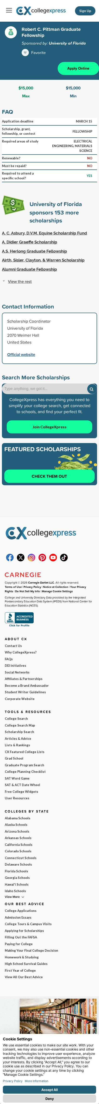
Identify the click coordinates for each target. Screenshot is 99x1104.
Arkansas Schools (18, 838)
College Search (16, 718)
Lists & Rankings (17, 745)
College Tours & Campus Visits (28, 924)
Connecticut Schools (21, 858)
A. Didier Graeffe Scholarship (29, 242)
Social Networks (17, 672)
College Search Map (20, 725)
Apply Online (78, 68)
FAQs (9, 659)
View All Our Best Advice (24, 977)
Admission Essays (18, 917)
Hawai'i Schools (17, 884)
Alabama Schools (17, 818)
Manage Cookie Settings (57, 591)
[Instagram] (31, 560)
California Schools (18, 845)
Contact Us (13, 646)
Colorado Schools (18, 851)
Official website (21, 354)
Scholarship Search (19, 732)
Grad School (14, 758)
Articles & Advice (18, 738)
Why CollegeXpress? (21, 652)
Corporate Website (20, 699)
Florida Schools (16, 871)
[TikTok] (64, 560)
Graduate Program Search (24, 765)
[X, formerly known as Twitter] (21, 560)
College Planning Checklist (25, 772)
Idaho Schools (15, 891)
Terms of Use (13, 587)
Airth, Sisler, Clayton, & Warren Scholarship (43, 260)
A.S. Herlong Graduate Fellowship (34, 251)
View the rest (20, 281)
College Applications (21, 911)
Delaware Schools (18, 864)
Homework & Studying (22, 957)
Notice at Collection (55, 587)
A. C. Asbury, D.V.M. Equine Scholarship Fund (44, 233)
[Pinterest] (42, 560)
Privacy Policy (32, 587)
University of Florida (67, 43)
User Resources (17, 798)
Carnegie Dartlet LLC (41, 582)
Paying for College (19, 944)
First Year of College (20, 970)
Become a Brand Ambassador (27, 685)
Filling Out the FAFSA (21, 937)
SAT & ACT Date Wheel (22, 785)
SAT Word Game (17, 778)
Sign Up (85, 11)
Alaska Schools (16, 825)
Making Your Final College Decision (31, 950)
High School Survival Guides (26, 964)
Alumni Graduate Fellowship (29, 269)
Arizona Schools (17, 831)
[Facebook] (10, 560)
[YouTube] (53, 560)
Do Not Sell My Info (27, 591)
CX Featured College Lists (24, 752)
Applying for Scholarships (24, 931)
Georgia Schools (17, 878)
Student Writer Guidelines (25, 692)
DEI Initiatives (15, 665)
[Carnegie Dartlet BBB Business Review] (19, 626)
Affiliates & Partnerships (24, 679)
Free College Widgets (21, 792)
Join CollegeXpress (49, 426)
